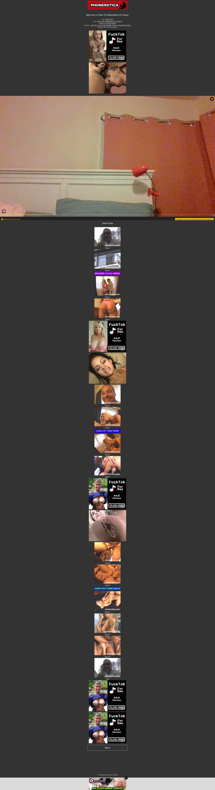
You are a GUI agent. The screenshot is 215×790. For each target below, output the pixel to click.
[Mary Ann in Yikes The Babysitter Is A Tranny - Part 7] (107, 475)
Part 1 (107, 270)
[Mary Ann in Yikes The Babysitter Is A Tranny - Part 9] (107, 583)
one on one (98, 25)
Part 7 (107, 477)
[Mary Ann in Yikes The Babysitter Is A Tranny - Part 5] (107, 426)
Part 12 (107, 656)
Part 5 (107, 428)
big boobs (107, 25)
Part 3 (107, 319)
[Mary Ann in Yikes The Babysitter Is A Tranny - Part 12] (107, 654)
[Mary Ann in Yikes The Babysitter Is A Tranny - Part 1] (107, 268)
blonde (128, 25)
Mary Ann (109, 19)
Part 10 (107, 612)
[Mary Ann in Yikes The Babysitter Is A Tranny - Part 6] (107, 452)
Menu (107, 748)
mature (115, 25)
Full (107, 679)
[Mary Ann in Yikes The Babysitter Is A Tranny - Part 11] (107, 632)
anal (92, 25)
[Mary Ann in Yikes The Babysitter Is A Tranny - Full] (107, 677)
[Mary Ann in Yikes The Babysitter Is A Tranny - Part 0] (107, 246)
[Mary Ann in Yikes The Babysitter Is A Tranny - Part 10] (107, 610)
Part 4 (107, 405)
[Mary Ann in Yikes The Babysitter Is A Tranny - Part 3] (107, 317)
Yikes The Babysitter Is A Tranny (109, 21)
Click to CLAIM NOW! (107, 23)
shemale (121, 25)
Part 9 (107, 585)
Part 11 (107, 634)
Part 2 (107, 297)
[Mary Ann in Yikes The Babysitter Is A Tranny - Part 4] (107, 403)
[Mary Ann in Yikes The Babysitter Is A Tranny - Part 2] (107, 295)
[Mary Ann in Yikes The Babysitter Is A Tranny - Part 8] (107, 561)
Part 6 (107, 454)
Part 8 (107, 563)
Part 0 (107, 248)
